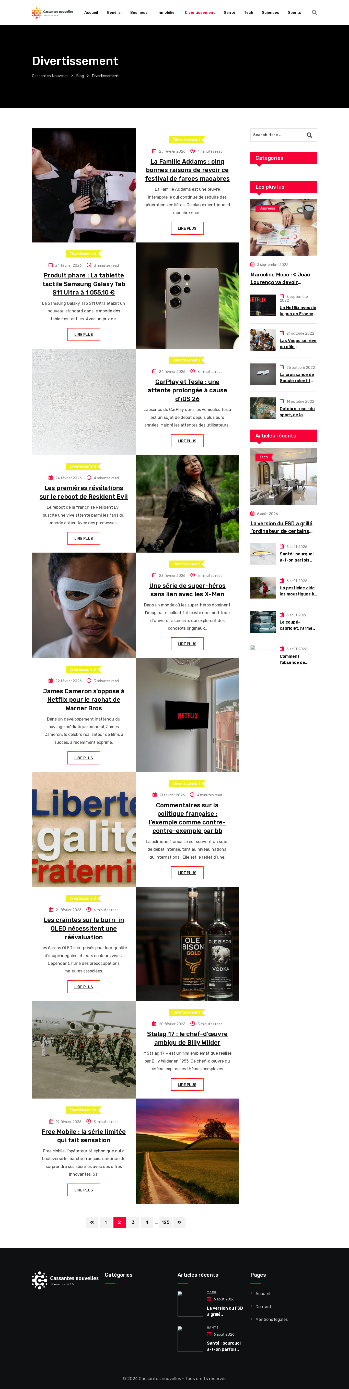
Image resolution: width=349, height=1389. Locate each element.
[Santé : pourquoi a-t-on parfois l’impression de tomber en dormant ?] (263, 554)
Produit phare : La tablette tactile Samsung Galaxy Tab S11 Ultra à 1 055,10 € (83, 284)
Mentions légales (271, 1319)
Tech (248, 12)
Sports (294, 12)
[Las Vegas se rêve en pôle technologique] (263, 340)
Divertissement (200, 12)
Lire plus (187, 228)
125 (165, 1222)
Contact (263, 1306)
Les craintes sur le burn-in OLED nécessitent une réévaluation (84, 928)
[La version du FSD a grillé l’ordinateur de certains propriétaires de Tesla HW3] (283, 476)
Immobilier (166, 12)
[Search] (314, 12)
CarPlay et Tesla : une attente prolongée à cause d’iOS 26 (187, 390)
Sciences (270, 12)
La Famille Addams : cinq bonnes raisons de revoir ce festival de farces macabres (187, 170)
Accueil (91, 12)
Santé (229, 12)
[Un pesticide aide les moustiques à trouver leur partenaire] (263, 588)
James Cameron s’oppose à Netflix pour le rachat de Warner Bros (83, 700)
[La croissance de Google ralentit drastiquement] (263, 374)
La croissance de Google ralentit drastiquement (297, 380)
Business (139, 12)
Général (114, 12)
